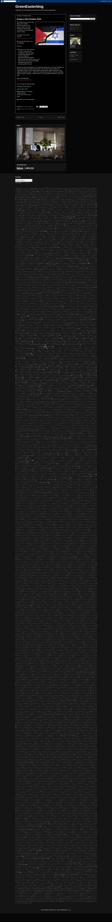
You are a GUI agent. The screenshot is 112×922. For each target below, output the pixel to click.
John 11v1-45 (69, 333)
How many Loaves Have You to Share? (49, 322)
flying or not (88, 306)
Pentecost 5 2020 (75, 478)
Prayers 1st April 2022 (19, 580)
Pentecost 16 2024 (21, 463)
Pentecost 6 (52, 479)
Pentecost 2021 (18, 470)
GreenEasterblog (29, 6)
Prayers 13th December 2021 (30, 517)
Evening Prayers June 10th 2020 (70, 290)
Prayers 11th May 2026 (81, 503)
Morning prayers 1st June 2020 (47, 409)
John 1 (86, 332)
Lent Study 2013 (66, 358)
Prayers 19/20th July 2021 (86, 570)
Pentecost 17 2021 (62, 463)
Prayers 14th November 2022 (25, 532)
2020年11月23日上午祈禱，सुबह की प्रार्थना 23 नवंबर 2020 (46, 194)
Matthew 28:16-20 (83, 391)
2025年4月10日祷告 (30, 201)
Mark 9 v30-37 (44, 380)
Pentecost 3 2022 (28, 476)
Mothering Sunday (75, 433)
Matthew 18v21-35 (70, 388)
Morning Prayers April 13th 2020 (26, 431)
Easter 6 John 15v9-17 (20, 255)
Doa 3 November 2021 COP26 (47, 239)
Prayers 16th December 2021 (62, 545)
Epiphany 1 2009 (30, 260)
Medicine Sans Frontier (74, 55)
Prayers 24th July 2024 (31, 626)
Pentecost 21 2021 (71, 470)
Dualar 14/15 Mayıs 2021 (75, 242)
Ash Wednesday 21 (60, 218)
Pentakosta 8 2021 (39, 454)
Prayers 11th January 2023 (50, 501)
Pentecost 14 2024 (57, 460)
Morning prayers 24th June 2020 (39, 415)
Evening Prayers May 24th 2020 (55, 298)
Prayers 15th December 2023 (49, 537)
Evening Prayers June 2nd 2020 (31, 293)
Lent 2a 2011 (68, 350)
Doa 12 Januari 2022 (68, 236)
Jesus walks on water (69, 332)
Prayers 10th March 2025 (27, 495)
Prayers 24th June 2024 (55, 626)
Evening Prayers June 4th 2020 (63, 293)
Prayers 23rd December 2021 (36, 615)
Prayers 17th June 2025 (21, 557)
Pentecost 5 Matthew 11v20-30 (41, 479)
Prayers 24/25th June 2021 (62, 621)
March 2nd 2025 (25, 374)
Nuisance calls (74, 436)
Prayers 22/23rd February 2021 (25, 604)
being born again (41, 221)
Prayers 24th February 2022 (38, 625)
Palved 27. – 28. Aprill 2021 (81, 449)
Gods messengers (54, 311)
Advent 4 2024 (75, 212)
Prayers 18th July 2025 (53, 565)
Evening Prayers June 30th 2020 (48, 293)
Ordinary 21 (52, 446)
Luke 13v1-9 (32, 364)
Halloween (80, 314)
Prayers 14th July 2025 (83, 529)
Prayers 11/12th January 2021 (72, 498)
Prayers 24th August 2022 (28, 623)
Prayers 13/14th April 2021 (22, 516)
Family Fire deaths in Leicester (37, 306)
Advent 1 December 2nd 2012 (21, 207)
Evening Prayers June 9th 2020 (40, 295)
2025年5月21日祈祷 (69, 201)
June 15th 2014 (44, 343)
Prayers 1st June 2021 (80, 581)
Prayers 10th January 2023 (56, 492)
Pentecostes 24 (53, 486)
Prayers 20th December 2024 (44, 589)
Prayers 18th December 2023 (21, 564)
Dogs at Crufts (23, 242)
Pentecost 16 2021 (74, 462)
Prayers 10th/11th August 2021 (57, 498)
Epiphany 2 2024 (36, 261)
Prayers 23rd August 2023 (79, 613)
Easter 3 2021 (84, 247)
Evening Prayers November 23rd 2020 (87, 301)
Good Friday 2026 (38, 312)
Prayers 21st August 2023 (62, 597)
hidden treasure (37, 317)
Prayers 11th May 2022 (59, 503)
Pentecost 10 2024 (81, 454)
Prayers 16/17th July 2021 (78, 543)
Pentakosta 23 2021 (91, 452)
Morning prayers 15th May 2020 (40, 404)
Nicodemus (24, 436)
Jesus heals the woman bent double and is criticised (63, 330)
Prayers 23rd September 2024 (89, 620)
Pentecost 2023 (37, 470)
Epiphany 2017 (18, 263)
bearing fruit (79, 220)
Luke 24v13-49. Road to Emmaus (82, 369)
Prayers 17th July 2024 (58, 556)
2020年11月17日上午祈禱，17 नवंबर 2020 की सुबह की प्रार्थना (60, 193)
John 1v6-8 (41, 336)
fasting (51, 306)
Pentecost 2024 (45, 470)
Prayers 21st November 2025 (66, 602)
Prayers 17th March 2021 (44, 557)
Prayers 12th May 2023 (37, 513)
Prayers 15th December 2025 (63, 537)
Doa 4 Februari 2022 (68, 239)
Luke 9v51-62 (62, 372)
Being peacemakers (51, 221)
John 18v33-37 (87, 335)
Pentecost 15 (23, 462)
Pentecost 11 (28, 455)
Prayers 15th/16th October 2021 (36, 543)
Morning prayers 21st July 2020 (80, 410)
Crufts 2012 (83, 231)
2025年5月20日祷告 (59, 201)
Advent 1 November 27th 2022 (74, 207)
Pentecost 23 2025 (69, 473)
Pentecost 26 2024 (84, 474)
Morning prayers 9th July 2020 (61, 430)
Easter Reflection (88, 255)
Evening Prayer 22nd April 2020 (41, 272)
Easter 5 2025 (33, 253)
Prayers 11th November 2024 (25, 505)
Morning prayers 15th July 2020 (25, 404)
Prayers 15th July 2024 (31, 538)
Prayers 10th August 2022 (72, 489)
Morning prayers (47, 398)
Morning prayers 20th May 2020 (51, 410)
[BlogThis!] (42, 107)
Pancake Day (92, 449)
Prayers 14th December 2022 (54, 527)
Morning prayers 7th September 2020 (65, 428)
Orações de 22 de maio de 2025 (82, 444)
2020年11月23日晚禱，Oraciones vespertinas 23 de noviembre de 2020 (73, 194)
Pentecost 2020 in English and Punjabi (87, 468)
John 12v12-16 (84, 333)
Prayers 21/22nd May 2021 (58, 596)
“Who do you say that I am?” (25, 188)
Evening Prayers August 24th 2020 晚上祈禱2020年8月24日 (27, 282)
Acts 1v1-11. (72, 204)
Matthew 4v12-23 (44, 393)
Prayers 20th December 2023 (30, 589)
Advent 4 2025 (83, 212)
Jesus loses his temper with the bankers (37, 332)
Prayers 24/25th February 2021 (48, 621)
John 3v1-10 (57, 338)
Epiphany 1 (23, 260)
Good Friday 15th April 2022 (71, 311)
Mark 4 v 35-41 (64, 377)
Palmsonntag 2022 (70, 449)
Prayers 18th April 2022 (30, 562)
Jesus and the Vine (58, 328)
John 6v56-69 (80, 340)
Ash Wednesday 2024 (28, 218)
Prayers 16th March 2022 (27, 549)
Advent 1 (33, 205)
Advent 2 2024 (40, 209)
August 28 (19, 220)
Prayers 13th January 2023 (54, 519)
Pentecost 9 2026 (93, 484)
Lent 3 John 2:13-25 (86, 351)
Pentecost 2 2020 (84, 466)
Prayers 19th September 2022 (31, 578)
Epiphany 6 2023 (91, 268)
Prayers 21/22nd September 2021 (73, 596)
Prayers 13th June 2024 (67, 521)
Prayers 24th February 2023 (51, 625)
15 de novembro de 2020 (48, 189)
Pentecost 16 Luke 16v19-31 (42, 463)
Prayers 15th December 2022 (35, 537)
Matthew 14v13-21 (86, 385)
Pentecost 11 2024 (72, 455)
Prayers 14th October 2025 (22, 533)
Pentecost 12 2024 (68, 457)
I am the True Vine (41, 324)
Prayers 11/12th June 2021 (86, 498)
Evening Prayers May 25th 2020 (70, 298)
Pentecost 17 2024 (91, 463)
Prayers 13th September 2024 (46, 524)
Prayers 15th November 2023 (21, 541)
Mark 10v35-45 (93, 374)
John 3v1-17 (72, 338)
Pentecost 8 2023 (71, 482)
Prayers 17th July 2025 (69, 556)
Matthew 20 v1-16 (88, 388)
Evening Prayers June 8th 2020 (25, 295)
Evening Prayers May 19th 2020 (77, 296)
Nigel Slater (30, 436)
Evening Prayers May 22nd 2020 (40, 298)
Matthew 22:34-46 (71, 390)
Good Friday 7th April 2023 (49, 312)
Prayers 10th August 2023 (84, 489)
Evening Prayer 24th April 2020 (70, 272)
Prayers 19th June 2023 (39, 575)
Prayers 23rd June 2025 (67, 617)
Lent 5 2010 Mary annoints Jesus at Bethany (42, 355)
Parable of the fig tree (44, 450)
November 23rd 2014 (56, 436)
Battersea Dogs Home (71, 220)
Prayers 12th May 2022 (26, 513)
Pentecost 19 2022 (39, 466)
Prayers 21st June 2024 (61, 601)
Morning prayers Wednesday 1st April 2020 (56, 433)
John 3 (37, 338)
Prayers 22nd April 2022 (37, 605)
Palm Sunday (92, 446)
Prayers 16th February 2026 (73, 546)
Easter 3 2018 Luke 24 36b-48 (73, 247)
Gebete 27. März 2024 (83, 309)
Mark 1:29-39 (47, 374)
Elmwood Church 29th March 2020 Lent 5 (47, 258)
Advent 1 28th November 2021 (89, 205)
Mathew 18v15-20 (60, 382)
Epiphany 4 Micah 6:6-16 (63, 266)
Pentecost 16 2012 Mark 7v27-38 (61, 462)
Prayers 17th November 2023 (86, 559)
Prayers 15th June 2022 (64, 538)
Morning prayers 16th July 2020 (69, 404)
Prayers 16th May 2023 (62, 549)
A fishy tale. (55, 204)
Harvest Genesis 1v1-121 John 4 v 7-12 (37, 316)
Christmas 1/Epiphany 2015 (89, 226)
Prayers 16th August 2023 (36, 545)
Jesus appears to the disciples (71, 328)
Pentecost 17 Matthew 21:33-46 (21, 465)
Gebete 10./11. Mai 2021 (78, 308)
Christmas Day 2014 (74, 228)
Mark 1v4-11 (26, 377)
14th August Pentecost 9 (26, 189)
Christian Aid (73, 59)
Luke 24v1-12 (63, 369)
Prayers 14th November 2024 (52, 532)
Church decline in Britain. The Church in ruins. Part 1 (55, 229)
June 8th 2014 (52, 343)
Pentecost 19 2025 (67, 466)
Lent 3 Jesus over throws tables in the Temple (70, 351)
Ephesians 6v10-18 (91, 258)
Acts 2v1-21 (85, 204)
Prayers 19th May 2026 (47, 577)
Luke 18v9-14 (77, 366)
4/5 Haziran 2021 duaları (20, 204)
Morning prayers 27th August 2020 (90, 417)
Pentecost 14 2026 (76, 460)
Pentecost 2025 (53, 470)
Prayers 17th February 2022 (91, 554)
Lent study (59, 358)
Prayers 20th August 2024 (46, 588)
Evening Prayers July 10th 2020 (88, 284)
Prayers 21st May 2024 (72, 601)
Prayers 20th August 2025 (58, 588)
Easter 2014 (87, 245)
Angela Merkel (36, 215)
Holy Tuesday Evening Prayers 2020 (52, 317)
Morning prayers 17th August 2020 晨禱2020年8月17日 (72, 406)
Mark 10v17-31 (76, 374)
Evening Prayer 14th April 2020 (32, 271)
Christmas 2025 (43, 228)
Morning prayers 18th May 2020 (66, 407)
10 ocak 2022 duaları (52, 188)
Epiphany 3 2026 (43, 264)
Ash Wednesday (68, 217)
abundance (61, 204)
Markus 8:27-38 (76, 380)
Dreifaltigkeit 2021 (41, 242)
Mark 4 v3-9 (71, 377)
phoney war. (50, 487)
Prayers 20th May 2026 (60, 593)
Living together (85, 359)
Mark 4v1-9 (78, 377)
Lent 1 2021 (56, 346)
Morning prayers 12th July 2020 (82, 401)
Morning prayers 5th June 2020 (45, 426)
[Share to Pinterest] (47, 107)
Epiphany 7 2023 (45, 269)
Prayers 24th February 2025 (64, 625)
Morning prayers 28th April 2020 (70, 418)
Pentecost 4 (86, 476)
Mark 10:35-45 (69, 374)
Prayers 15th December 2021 (21, 537)
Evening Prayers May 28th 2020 (33, 300)
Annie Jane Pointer (49, 215)
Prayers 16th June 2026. (85, 548)
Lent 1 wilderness (37, 348)
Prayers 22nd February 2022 (73, 607)
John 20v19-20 (61, 336)
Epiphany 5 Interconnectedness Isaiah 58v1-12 (69, 268)
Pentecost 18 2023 (53, 465)
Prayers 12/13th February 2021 (78, 506)
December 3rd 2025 (30, 234)
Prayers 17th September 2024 (71, 561)
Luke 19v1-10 (85, 366)
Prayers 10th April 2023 (60, 489)
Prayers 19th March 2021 (85, 575)
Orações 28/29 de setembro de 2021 (26, 444)
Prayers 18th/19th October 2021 (32, 570)
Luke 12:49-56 (89, 362)
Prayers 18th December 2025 (49, 564)
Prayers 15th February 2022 (76, 537)
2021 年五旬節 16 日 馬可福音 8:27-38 (89, 197)
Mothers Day (84, 433)
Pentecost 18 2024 (62, 465)
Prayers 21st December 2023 (58, 599)
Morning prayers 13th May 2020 (29, 402)
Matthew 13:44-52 (24, 385)
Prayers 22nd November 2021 (65, 610)
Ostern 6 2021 (74, 446)
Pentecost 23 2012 (31, 473)
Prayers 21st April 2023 (28, 597)
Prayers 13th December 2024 (71, 517)
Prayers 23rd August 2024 (91, 613)
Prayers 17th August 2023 (38, 554)
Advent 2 (17, 209)
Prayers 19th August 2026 (64, 572)
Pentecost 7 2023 (66, 481)
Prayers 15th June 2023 (76, 538)
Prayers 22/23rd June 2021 (65, 604)
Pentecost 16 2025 (30, 463)
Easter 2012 (80, 245)
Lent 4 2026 (80, 353)
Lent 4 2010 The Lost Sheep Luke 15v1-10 (41, 353)
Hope (89, 320)
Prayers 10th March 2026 (39, 495)
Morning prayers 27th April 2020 (74, 417)
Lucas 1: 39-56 (89, 361)
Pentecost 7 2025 (84, 481)
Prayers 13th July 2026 (32, 521)
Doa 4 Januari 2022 (78, 239)
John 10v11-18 (45, 333)
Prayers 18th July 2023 (31, 565)
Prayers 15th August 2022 (64, 535)
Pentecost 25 (66, 474)
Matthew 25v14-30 (64, 391)
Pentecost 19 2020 (30, 466)
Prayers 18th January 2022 (76, 564)
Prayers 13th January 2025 (67, 519)
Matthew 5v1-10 (86, 393)
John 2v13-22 (31, 338)
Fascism (46, 306)
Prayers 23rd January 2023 (20, 617)
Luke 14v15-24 (57, 364)
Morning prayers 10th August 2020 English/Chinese (63, 398)
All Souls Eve (85, 213)
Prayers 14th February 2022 (80, 527)
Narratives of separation (78, 434)
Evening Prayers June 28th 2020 (81, 292)
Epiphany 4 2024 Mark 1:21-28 (76, 264)
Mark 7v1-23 (70, 378)
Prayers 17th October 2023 (31, 561)
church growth (70, 229)
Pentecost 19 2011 (20, 466)
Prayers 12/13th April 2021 (64, 506)
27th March (67, 202)
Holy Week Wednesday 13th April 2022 (73, 320)
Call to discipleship (75, 223)
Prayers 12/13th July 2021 (24, 508)
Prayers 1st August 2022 (31, 580)
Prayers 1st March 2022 (54, 583)
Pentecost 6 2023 (73, 479)
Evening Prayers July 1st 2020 (27, 287)
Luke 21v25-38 (18, 369)
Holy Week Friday (26, 319)
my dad (37, 434)
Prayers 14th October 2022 (78, 532)
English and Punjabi (62, 258)
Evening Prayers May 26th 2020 (85, 298)
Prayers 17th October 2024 (44, 561)
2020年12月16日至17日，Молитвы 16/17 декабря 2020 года (70, 196)
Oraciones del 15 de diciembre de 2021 (74, 439)
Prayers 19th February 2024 (49, 573)
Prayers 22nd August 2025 (86, 605)
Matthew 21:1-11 (23, 390)
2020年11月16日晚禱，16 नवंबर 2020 (39, 193)
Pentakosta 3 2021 (19, 454)
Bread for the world (52, 223)
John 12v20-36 (18, 335)
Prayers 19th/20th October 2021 (88, 578)
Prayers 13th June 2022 (44, 521)
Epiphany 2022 (52, 263)
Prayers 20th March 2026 (27, 593)
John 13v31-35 (26, 335)
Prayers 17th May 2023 (35, 559)
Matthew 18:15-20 (37, 388)
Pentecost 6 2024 (82, 479)
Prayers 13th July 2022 (92, 519)
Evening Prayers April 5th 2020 (82, 279)
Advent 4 (45, 212)
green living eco (62, 314)
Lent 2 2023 (83, 348)
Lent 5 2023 (69, 355)
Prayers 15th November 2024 (35, 541)
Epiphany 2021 (43, 263)
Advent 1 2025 (78, 205)
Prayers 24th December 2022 (79, 623)
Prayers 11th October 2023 (64, 505)
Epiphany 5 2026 (40, 268)
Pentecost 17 (53, 463)
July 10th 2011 (83, 341)
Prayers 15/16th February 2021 (25, 535)
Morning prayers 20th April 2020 (21, 410)
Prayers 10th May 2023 (62, 495)
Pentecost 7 (32, 481)
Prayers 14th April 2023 (73, 525)
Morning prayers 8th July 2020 (81, 428)
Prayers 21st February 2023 (84, 599)
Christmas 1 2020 (69, 226)
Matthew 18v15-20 (60, 388)
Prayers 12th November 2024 (63, 513)
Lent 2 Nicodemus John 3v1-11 (25, 350)
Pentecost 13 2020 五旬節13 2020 (34, 458)
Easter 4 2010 (18, 250)
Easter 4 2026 (92, 250)
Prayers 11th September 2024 (23, 506)
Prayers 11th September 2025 (37, 506)
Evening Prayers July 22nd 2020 (71, 287)
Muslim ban (24, 434)
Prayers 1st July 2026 (69, 581)
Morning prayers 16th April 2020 (55, 404)
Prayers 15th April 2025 (53, 535)
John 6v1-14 (35, 340)
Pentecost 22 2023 (87, 471)
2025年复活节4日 (34, 202)
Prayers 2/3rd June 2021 (56, 586)
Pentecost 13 (22, 458)
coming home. (22, 231)
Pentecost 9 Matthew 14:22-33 (23, 486)
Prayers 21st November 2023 (39, 602)
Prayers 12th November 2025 (77, 513)
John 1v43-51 (34, 336)
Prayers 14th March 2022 (59, 530)
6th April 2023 (49, 204)
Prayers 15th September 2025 (21, 543)
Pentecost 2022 (27, 470)
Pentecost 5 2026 (29, 479)
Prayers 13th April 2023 (76, 516)
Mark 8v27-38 (23, 380)
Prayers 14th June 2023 (36, 530)
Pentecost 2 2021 (93, 466)
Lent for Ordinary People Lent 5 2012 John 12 (35, 358)
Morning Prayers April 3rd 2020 (40, 431)
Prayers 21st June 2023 (49, 601)
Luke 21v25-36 (91, 367)
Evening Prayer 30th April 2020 (75, 274)
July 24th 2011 (24, 343)
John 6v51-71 (72, 340)
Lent (41, 347)
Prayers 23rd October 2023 (27, 109)
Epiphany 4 (51, 264)
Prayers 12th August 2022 (60, 508)
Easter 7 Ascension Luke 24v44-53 (58, 255)
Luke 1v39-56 (34, 367)
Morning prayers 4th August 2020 (33, 425)
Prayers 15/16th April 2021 (78, 533)
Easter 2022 (35, 247)
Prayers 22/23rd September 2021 (80, 604)
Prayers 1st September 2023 (85, 585)
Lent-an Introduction (91, 358)
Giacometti (39, 311)
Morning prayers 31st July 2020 (37, 423)
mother (68, 433)
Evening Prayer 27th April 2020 (85, 272)
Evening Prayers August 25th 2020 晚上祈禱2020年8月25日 (53, 282)
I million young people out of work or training (55, 324)
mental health (62, 396)
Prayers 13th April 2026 (87, 516)
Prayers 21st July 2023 (38, 601)
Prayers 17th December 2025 (78, 554)
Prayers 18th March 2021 (28, 567)
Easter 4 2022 (62, 250)
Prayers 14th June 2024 (47, 530)
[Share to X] (43, 107)
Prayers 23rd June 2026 (78, 617)
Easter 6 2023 (78, 253)
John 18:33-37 (71, 335)
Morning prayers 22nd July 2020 (69, 412)
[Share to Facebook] (45, 107)
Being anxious (32, 221)
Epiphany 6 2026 (18, 269)
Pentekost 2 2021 (19, 487)
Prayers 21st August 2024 (74, 597)
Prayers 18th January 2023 (89, 564)
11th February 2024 (79, 188)
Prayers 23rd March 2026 (32, 618)
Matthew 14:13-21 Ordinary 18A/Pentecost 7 (60, 385)
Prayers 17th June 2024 (92, 556)
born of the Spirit (43, 223)
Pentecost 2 (76, 466)
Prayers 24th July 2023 (20, 626)
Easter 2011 (74, 245)
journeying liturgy (69, 341)
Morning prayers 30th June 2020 (71, 422)
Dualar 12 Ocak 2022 (63, 242)
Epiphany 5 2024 (22, 268)
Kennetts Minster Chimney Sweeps (86, 343)
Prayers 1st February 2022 (24, 581)
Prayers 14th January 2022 (24, 529)
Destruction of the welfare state (59, 234)
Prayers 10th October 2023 (71, 497)
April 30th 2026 (66, 215)
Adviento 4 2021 (62, 213)
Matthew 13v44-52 (34, 385)
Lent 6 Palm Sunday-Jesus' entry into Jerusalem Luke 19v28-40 (78, 356)
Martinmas (19, 382)
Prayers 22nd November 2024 (25, 612)
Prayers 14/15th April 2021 (74, 524)
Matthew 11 (48, 383)
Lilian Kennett (49, 359)
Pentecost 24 (92, 473)
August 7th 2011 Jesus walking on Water (31, 220)
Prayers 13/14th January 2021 (50, 516)
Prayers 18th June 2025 (87, 565)
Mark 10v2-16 (84, 374)
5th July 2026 (41, 204)
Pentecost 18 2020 (34, 465)
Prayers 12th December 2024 (32, 509)
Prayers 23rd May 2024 (66, 618)
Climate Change (78, 229)
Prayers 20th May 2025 (49, 593)
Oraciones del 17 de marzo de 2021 (45, 441)
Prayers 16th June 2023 (62, 548)
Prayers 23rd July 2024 (32, 617)
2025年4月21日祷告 (40, 201)
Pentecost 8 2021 (62, 482)
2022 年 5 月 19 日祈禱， (60, 199)
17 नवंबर (68, 189)
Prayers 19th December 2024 (23, 573)
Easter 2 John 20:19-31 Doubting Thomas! (46, 245)
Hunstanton (75, 322)
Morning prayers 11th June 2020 (35, 401)
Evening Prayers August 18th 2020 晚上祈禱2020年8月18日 (83, 280)
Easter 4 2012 (33, 250)
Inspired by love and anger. (87, 324)
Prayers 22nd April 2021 (24, 605)
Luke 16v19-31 (44, 366)
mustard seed (31, 434)
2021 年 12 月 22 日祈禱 (52, 197)
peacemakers (28, 452)
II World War (78, 324)
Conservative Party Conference (33, 231)
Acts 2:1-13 (78, 204)
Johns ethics (49, 341)
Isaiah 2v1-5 (48, 325)
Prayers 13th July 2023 (21, 521)
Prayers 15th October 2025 (61, 541)
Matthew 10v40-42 (39, 383)
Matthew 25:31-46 (45, 391)
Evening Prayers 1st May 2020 (78, 277)
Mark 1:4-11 (54, 374)
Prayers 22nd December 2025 (59, 607)
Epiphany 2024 (69, 263)
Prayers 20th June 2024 (73, 591)
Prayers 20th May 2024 (38, 593)
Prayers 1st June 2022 (90, 581)
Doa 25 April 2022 (25, 239)
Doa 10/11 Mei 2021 (49, 236)
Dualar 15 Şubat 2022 (86, 242)
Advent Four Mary (45, 213)
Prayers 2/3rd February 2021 (43, 586)
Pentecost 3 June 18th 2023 (62, 476)
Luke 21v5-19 (26, 369)
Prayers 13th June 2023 (55, 521)
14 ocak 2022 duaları (89, 188)
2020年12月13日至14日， (26, 196)
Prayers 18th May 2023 (63, 567)
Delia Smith (38, 234)
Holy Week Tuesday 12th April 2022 (31, 320)
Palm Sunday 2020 (39, 447)
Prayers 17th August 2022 (26, 554)
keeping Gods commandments (71, 343)
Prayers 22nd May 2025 (40, 610)
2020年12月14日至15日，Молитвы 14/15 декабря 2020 (45, 196)
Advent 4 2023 (67, 212)
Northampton (41, 436)
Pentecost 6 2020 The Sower (62, 479)
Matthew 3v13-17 (26, 393)
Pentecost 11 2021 (53, 455)
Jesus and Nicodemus (66, 327)
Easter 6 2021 (70, 253)
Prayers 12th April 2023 (49, 508)
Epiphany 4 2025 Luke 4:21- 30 (90, 264)
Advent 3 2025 (26, 212)
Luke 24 (40, 369)
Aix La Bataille (71, 213)
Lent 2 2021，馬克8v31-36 (73, 348)
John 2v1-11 (23, 338)
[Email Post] (37, 106)
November (48, 436)
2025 (23, 201)
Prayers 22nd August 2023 (61, 605)
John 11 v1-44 (62, 333)
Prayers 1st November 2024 (34, 585)
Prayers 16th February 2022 (47, 546)
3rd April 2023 (81, 202)
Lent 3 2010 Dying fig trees (83, 350)
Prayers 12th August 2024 (73, 508)
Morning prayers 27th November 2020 (54, 418)
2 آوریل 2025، (30, 191)
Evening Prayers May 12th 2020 (85, 295)
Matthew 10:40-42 (93, 382)
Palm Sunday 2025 (24, 449)
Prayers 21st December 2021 (30, 599)
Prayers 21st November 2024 (53, 602)
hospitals (37, 322)
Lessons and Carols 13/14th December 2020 (24, 359)
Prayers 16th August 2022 (24, 545)
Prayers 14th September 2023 (49, 533)
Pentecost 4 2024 (37, 478)
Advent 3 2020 (77, 210)
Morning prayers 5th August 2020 (30, 426)
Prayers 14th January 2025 (37, 529)
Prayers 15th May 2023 (65, 540)
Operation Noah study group (62, 438)
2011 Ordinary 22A (42, 191)
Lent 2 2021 (63, 348)
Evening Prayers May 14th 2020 (33, 296)
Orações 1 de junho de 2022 (32, 442)
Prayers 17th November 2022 (72, 559)
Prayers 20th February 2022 (57, 589)
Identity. (72, 324)
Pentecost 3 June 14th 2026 (49, 476)
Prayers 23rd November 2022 (21, 620)
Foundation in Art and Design (46, 308)
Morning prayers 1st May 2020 (61, 409)
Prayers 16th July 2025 (27, 548)
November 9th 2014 (66, 436)
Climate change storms (87, 229)
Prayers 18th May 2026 (74, 567)
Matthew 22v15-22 (81, 390)
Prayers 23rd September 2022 (75, 620)
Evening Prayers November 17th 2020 (34, 301)
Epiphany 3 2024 (25, 264)
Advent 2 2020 (24, 209)
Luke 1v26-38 (18, 367)
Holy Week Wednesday (58, 320)
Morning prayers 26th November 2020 (58, 417)
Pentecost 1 (54, 454)
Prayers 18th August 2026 (90, 562)
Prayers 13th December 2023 (57, 517)
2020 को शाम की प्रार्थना (56, 191)
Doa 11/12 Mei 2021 (59, 236)
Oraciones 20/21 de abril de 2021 (26, 439)
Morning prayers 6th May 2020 (21, 428)
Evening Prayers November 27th (39, 303)
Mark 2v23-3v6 (41, 377)
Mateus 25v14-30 (36, 382)
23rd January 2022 (51, 202)
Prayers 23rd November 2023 (35, 620)
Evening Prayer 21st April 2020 (27, 272)
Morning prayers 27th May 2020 (38, 418)
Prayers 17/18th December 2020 (44, 553)
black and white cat (88, 221)
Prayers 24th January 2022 (77, 625)
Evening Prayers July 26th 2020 (87, 287)
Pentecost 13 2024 (68, 458)
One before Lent (49, 438)
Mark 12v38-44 (76, 375)
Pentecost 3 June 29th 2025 (76, 476)
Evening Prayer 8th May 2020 (80, 276)
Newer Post (20, 117)
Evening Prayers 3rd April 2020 (25, 279)
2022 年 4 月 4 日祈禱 (48, 199)
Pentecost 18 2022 (43, 465)
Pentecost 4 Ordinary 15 (57, 478)
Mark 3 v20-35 (49, 377)
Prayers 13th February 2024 (28, 519)
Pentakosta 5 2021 (29, 454)
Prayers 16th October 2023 (44, 551)
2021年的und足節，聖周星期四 (32, 199)
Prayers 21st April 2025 (39, 597)
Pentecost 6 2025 (91, 479)
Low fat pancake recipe (67, 361)
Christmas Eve (92, 228)
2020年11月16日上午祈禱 (25, 193)
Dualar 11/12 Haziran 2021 (52, 242)
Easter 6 (47, 253)
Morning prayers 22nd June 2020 (85, 412)
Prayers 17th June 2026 (33, 557)
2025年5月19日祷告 (49, 201)
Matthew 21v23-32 (33, 390)
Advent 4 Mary (18, 213)
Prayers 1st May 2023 (77, 583)
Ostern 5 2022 (66, 446)
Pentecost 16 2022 (83, 462)
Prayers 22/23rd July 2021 (53, 604)
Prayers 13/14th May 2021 (63, 516)
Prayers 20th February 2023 (71, 589)
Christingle (29, 226)
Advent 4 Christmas (91, 212)
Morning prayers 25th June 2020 (79, 415)
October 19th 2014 (31, 438)
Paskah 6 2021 (62, 450)
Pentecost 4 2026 (46, 478)
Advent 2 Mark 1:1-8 (74, 209)
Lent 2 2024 (89, 348)
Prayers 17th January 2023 (35, 556)
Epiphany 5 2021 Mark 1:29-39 (83, 266)
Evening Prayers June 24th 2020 (50, 292)
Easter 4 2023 (70, 250)
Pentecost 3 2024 (37, 476)
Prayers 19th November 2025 (73, 577)
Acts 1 (67, 204)
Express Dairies (92, 304)
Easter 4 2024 (77, 250)
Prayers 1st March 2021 (43, 583)
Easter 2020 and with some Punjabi (24, 247)
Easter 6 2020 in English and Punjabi (58, 253)
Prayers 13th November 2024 (48, 522)
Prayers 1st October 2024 (46, 585)
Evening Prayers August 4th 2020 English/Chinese (55, 284)
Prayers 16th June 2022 (50, 548)
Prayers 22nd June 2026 (63, 609)
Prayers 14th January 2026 (49, 529)
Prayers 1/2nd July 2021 (90, 487)
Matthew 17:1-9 (20, 388)
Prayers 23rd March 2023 (55, 613)
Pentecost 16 (50, 462)
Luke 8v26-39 (46, 372)
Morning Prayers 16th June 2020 (85, 404)
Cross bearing (69, 231)
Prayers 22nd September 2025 (81, 612)
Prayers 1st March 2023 (66, 583)
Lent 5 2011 (56, 355)
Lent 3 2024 (50, 351)
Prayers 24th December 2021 (66, 623)
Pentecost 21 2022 (81, 470)
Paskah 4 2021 (54, 450)
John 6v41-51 (50, 340)
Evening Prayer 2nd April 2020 (61, 274)
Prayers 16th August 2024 (49, 545)
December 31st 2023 (19, 234)
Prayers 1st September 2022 (71, 585)
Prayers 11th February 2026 (37, 501)
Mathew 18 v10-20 (51, 382)
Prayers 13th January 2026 (80, 519)
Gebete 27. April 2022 (73, 309)
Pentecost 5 (67, 478)
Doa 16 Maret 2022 (48, 237)
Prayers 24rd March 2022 (87, 621)
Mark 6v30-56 (61, 378)
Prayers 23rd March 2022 (20, 618)
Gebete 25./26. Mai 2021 (62, 309)
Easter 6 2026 (92, 253)
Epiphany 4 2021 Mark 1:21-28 (61, 264)
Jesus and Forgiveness (42, 327)
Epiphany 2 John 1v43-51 (65, 261)
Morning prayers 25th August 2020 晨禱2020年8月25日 (60, 415)
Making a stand (82, 372)
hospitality (32, 322)
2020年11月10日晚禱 (65, 191)
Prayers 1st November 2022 (89, 583)
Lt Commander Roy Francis (79, 361)
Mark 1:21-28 (40, 374)
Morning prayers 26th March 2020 (28, 417)
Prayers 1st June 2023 (20, 583)
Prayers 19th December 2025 (36, 573)
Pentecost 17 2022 (72, 463)
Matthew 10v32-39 (20, 383)
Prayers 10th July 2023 (87, 492)
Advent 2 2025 (47, 209)
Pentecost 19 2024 (58, 466)
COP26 (43, 231)
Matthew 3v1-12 (18, 393)
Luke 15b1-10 (85, 364)
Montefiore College (23, 398)
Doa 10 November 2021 (38, 236)
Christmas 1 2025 (78, 226)
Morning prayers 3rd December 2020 (69, 423)
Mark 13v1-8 (84, 375)
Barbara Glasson (53, 220)
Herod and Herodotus (27, 317)
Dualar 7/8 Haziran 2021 (36, 244)
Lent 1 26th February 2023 (86, 346)
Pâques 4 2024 (35, 450)
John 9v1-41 (18, 341)
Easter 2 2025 (89, 244)
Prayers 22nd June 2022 (40, 609)
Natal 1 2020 (87, 434)
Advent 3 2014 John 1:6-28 (66, 210)
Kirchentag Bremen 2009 (38, 344)
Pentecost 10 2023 (72, 454)
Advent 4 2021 (60, 212)
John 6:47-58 (28, 340)
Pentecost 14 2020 (37, 460)
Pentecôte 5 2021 (91, 486)
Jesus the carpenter (59, 332)
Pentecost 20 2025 (74, 468)
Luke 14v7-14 (72, 364)
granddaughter (35, 314)
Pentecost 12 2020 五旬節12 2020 (36, 457)
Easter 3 (55, 247)
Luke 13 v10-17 (24, 364)
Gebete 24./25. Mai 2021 (39, 309)
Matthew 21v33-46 (44, 390)
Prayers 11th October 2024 (77, 505)
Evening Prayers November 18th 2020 (52, 301)
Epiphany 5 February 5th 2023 (51, 268)
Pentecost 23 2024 (59, 473)
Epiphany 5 (73, 266)
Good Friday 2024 (29, 312)
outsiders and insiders (82, 446)
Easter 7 (29, 255)
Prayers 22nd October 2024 (39, 612)
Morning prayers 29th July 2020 (48, 420)
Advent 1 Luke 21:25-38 (49, 207)
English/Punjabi (82, 258)
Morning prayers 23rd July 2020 (32, 414)
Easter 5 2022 (92, 252)
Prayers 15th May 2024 (76, 540)
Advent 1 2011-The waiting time (43, 205)
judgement (76, 341)
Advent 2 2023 (32, 209)
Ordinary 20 (45, 446)
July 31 (30, 343)
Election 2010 (28, 258)
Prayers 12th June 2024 (85, 511)
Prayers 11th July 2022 (61, 501)
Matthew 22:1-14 (53, 390)
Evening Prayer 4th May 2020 (23, 276)
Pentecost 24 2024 (48, 474)
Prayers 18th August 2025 (78, 562)
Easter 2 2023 (74, 244)
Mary (23, 382)
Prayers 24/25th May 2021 (74, 621)
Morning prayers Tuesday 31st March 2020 (37, 433)
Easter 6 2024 (85, 253)
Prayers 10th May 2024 (73, 495)
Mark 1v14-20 (91, 375)
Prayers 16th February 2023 (60, 546)
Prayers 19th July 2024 (27, 575)
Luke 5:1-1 (17, 372)
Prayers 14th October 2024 (91, 532)
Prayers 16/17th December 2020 (64, 543)
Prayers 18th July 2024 (42, 565)
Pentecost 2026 (62, 470)
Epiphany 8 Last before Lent (65, 269)
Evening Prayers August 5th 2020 (74, 284)
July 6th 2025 (36, 343)
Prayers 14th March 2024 (83, 530)
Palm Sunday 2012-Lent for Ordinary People (24, 447)
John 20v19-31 (69, 336)
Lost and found (37, 361)
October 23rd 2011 (40, 438)
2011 (35, 191)
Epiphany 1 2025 (66, 260)
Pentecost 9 (20, 484)
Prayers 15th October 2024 (48, 541)
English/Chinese (73, 258)
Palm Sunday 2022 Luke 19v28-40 (68, 447)
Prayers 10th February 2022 (70, 490)
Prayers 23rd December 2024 (63, 615)
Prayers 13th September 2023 (32, 524)
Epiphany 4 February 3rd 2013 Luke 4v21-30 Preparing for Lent (30, 266)
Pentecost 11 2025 (82, 455)
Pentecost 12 (24, 457)
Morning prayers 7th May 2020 (49, 428)
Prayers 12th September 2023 (48, 514)
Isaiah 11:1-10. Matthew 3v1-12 (38, 325)
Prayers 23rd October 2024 (61, 620)
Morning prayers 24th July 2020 (23, 415)
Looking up (30, 361)
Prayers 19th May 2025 (36, 577)
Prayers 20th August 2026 (71, 588)
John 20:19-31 (53, 336)
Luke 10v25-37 (47, 362)
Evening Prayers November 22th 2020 (69, 301)
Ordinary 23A (58, 446)
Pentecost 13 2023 (58, 458)
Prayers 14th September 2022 (35, 533)
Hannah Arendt (18, 316)
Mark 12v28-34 (66, 375)
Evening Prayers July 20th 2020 (41, 287)
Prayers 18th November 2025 (32, 569)
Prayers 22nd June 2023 (51, 609)
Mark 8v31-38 (37, 380)
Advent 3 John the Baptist (36, 212)
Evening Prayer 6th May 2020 (51, 276)
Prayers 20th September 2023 (86, 594)
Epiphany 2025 (77, 263)
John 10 (91, 332)
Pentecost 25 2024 (74, 474)
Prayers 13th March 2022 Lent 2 (80, 521)
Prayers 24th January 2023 (89, 625)
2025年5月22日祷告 (78, 201)
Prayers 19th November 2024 (60, 577)
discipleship (69, 234)
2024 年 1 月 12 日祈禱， (75, 199)
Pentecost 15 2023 (32, 462)
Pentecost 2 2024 (29, 468)
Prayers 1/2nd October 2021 (21, 489)
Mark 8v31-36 (30, 380)
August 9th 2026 (44, 220)
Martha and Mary (84, 380)
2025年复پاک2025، (25, 202)
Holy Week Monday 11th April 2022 (50, 319)
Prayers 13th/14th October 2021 (61, 524)
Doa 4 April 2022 (58, 239)
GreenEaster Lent (72, 314)
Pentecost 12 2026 (87, 457)
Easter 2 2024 (81, 244)
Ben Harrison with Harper (62, 221)
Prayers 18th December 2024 (35, 564)
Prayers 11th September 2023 (90, 505)
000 (34, 188)
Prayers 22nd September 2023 (66, 612)
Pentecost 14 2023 (47, 460)
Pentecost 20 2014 (55, 468)
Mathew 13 (44, 382)
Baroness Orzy (62, 220)
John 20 (46, 336)
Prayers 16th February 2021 (34, 546)
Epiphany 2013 (76, 261)
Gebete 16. (30, 309)
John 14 (33, 335)
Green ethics (55, 314)
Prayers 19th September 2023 (45, 578)
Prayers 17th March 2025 (82, 557)
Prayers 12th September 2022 (34, 514)
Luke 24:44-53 (55, 369)
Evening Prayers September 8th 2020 (70, 304)
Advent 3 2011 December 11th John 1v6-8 (33, 210)
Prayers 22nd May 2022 (87, 609)
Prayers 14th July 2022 (61, 529)
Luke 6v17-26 (31, 372)
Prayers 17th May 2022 (24, 559)
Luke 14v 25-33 (49, 364)
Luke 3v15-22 (55, 370)
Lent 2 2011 (50, 348)
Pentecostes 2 (45, 486)
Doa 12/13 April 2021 (79, 236)
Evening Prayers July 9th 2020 (55, 290)
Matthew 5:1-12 (53, 393)
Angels (42, 215)
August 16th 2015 (75, 218)
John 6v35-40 (42, 340)
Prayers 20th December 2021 (84, 588)
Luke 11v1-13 (56, 362)
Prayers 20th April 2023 (35, 588)
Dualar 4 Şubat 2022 (25, 244)
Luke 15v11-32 (27, 366)
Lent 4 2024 (67, 353)
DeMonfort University (46, 234)
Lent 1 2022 (63, 346)
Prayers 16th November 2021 (86, 549)
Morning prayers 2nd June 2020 (25, 422)
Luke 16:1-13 (35, 366)
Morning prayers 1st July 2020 (33, 409)
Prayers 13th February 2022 (84, 517)
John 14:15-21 (40, 335)
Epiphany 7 (38, 269)
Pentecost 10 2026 (19, 455)
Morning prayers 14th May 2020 (75, 402)
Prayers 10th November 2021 (86, 495)
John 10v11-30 (53, 333)
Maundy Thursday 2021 (29, 396)
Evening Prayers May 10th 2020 (55, 295)
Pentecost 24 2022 (29, 474)
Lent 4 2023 (60, 353)
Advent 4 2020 (52, 212)
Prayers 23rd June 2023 (55, 617)
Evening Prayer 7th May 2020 (66, 276)
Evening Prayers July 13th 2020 (36, 285)
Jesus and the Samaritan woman (26, 328)
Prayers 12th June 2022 (61, 511)
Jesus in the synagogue (81, 330)
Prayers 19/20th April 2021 (46, 570)
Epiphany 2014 (84, 261)
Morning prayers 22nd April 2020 (54, 412)
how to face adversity (62, 322)
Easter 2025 (48, 247)
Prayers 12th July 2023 (38, 511)
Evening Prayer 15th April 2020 (46, 271)
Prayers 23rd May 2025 (77, 618)
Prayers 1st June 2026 (31, 583)
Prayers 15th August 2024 (90, 535)
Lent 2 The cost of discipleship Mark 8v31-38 (49, 350)
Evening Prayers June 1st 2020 (85, 290)
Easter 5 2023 (18, 253)
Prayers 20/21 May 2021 (68, 586)
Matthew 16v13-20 (82, 386)
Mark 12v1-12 (50, 375)
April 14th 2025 (58, 215)
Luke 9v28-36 (54, 372)
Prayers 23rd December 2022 (49, 615)
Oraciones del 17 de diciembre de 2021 (28, 441)
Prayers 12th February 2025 (58, 509)
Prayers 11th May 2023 (70, 503)
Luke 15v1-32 (93, 364)
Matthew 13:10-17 (88, 383)
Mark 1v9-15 (34, 377)
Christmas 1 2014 (60, 226)
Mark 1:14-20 (33, 374)
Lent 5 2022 (62, 355)
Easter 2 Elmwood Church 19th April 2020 (27, 245)
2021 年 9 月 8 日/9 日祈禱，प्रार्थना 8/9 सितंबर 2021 (69, 197)
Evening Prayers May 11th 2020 (70, 295)
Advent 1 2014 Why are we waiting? (58, 205)
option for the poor (75, 438)
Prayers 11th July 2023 (72, 501)
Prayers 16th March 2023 (39, 549)
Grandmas (42, 314)
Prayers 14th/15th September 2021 (64, 533)
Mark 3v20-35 (56, 377)
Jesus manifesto (50, 332)
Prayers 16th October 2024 (57, 551)
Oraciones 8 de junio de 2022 (40, 439)
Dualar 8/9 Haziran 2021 (48, 244)
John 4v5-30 (88, 338)
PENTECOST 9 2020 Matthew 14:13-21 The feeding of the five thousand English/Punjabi (42, 484)
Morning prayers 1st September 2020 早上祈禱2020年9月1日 (82, 409)
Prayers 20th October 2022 (31, 594)
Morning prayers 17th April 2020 (53, 406)
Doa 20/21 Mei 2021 (79, 237)
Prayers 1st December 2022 (80, 580)
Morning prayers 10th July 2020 (70, 399)
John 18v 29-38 (79, 335)
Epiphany (17, 260)
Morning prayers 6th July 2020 (89, 426)
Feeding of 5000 (58, 306)
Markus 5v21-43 (68, 380)
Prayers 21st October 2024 (79, 602)
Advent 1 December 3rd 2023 (36, 207)
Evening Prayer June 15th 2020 (39, 277)
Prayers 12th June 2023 (73, 511)
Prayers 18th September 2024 (86, 569)
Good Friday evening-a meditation (63, 312)
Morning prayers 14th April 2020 (45, 402)
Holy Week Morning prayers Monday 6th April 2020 (69, 319)
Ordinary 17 (32, 446)
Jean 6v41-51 (88, 325)
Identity (67, 324)
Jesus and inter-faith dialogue (54, 327)
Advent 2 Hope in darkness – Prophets (60, 209)
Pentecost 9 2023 (75, 484)
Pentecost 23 (23, 473)
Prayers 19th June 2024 (50, 575)
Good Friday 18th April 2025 (84, 311)
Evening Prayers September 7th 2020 (53, 304)
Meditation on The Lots (53, 396)
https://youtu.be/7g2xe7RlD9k (24, 80)
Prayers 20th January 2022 (84, 589)
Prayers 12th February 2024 (45, 509)
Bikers (70, 221)
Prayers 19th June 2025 (62, 575)
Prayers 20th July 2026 (50, 591)
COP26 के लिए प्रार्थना (51, 231)
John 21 (91, 336)
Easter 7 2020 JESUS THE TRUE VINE (41, 255)
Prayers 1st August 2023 (43, 580)
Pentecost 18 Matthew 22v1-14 (83, 465)
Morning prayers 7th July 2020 (35, 428)
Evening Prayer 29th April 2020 (47, 274)
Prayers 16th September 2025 (30, 553)
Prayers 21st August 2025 (86, 597)
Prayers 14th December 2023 (67, 527)
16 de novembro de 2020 (60, 189)
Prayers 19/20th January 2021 (73, 570)
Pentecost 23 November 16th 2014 (81, 473)
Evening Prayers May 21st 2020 (25, 298)
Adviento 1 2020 (54, 213)
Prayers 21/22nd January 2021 (32, 596)
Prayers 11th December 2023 (79, 500)
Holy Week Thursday (87, 319)
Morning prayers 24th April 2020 (64, 414)
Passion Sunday (70, 450)
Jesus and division (31, 327)
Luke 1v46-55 (43, 367)
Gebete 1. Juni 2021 (67, 308)
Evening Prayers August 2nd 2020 (75, 282)
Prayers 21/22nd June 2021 (46, 596)
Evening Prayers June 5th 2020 (77, 293)
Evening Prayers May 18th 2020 (62, 296)
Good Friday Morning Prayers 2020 (79, 312)
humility (69, 322)
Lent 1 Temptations (27, 348)
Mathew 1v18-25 (69, 382)
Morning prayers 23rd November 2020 (48, 414)
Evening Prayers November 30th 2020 (73, 303)
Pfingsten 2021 (43, 487)
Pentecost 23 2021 (40, 473)
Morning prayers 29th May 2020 (78, 420)
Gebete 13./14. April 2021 (20, 309)
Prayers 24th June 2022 (43, 626)
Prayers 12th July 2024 (50, 511)
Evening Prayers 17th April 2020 (63, 277)
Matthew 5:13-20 (61, 393)
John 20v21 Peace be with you (81, 336)
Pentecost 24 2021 (19, 474)
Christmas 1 (52, 226)
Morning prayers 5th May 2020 (59, 426)
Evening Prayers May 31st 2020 (64, 300)
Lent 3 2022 (37, 351)
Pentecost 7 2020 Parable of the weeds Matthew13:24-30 (49, 481)
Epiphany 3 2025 (34, 264)
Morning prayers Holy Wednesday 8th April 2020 (59, 431)
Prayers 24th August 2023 (40, 623)
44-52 (28, 204)
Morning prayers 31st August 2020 (22, 423)
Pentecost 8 (44, 482)
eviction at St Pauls (84, 304)
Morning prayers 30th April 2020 (41, 422)
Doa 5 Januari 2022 (88, 239)
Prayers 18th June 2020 (64, 565)
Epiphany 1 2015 (48, 260)
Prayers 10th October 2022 (58, 497)
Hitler (43, 317)
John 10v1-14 (31, 333)
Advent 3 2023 (92, 210)
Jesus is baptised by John (22, 332)
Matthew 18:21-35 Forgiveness (48, 388)
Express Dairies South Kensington (22, 306)
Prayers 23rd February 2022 (89, 615)
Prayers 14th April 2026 (85, 525)
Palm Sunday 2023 (81, 447)
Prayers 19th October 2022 (86, 577)
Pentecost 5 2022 (93, 478)
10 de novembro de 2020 (41, 188)
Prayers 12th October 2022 (89, 513)
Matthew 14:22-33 (75, 385)
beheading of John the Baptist (21, 221)
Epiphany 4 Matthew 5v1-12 (50, 266)
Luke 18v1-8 (70, 366)
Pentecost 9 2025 (84, 484)
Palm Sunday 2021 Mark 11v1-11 (52, 447)
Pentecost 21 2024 (19, 471)
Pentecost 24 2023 (38, 474)
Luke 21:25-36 (83, 367)
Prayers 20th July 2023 (38, 591)
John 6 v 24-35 (21, 340)
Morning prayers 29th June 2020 (63, 420)
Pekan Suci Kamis (61, 452)
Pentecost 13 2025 (77, 458)
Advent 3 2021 (84, 210)
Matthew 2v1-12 (92, 391)
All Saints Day (78, 213)
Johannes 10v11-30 (79, 332)
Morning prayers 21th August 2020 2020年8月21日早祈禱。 (33, 412)
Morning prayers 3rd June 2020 (85, 423)
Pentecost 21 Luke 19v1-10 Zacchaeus (42, 471)
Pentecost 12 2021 (49, 457)
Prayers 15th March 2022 (29, 540)
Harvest (25, 316)
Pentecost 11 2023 (63, 455)
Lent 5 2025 (83, 355)
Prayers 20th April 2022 (24, 588)
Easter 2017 (94, 245)
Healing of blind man (51, 316)
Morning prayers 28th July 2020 (85, 418)
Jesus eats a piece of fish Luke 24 (44, 330)
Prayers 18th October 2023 (45, 569)
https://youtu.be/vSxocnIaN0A (24, 38)
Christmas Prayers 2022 (29, 229)
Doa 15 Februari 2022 (38, 237)
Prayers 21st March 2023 (87, 596)
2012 (49, 191)
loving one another (46, 361)
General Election (22, 311)
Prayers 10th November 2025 (45, 497)
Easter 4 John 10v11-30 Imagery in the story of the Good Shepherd (37, 252)
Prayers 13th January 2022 (41, 519)
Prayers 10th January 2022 (42, 492)
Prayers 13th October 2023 (73, 522)
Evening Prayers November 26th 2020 (23, 303)
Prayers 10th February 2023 (84, 490)
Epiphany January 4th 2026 (78, 269)
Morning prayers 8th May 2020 (28, 430)
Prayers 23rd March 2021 (90, 617)
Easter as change (71, 255)
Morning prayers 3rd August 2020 (53, 423)
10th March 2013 (62, 188)
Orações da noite (70, 444)
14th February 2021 (37, 189)
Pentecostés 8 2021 (63, 486)
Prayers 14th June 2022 (24, 530)
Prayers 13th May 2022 (24, 522)
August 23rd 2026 (93, 218)
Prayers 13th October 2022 (60, 522)
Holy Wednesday (65, 317)
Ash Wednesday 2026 (50, 218)
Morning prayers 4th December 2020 (49, 425)
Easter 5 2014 (68, 252)
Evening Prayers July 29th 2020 (21, 288)
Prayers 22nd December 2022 (32, 607)
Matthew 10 (85, 382)
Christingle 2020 (36, 226)
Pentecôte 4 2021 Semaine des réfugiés (77, 486)
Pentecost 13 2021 (48, 458)
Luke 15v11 (19, 366)
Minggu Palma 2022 (70, 396)
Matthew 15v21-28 (34, 386)
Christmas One (18, 229)
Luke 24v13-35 (70, 369)
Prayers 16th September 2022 (84, 551)
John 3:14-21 (50, 338)
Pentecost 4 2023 (29, 478)
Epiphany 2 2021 (91, 260)
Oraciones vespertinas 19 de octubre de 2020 (82, 441)
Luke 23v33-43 (33, 369)
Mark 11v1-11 (19, 375)
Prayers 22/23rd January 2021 (40, 604)
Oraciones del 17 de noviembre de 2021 (63, 441)
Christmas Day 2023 (84, 228)
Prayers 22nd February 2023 (86, 607)
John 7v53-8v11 (87, 340)
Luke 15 (79, 364)
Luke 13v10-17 (40, 364)
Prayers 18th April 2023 (41, 562)
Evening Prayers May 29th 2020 (48, 300)
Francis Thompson (57, 308)
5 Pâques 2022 (34, 204)
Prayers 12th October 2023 (20, 514)
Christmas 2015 (26, 228)
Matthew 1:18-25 (77, 382)
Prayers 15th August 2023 (77, 535)
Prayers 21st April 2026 (50, 597)
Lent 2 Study (36, 350)
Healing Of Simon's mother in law (64, 316)
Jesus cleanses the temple (30, 330)
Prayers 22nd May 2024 (29, 610)
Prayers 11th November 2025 (39, 505)
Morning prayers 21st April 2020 (65, 410)
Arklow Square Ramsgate (83, 215)
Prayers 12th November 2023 (50, 513)
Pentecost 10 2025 (91, 454)
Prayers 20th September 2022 (71, 594)
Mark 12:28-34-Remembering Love (39, 375)
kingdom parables (26, 344)
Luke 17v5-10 (62, 366)
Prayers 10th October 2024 (84, 497)
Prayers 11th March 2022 (47, 503)
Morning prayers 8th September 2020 (45, 430)
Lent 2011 (62, 350)
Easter (56, 244)
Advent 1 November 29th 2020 (88, 207)
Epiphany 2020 (34, 263)
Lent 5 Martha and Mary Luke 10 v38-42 (31, 356)
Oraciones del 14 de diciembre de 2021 (56, 439)
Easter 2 (60, 244)
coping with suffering (60, 231)
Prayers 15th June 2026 (87, 538)
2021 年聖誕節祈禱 (20, 199)
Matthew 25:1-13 (27, 391)
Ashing (67, 218)
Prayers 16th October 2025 (70, 551)
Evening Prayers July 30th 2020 (51, 288)
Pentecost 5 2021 (84, 478)
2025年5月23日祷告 (88, 201)
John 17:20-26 (63, 335)
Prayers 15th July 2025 (42, 538)
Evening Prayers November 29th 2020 (56, 303)
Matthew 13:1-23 (79, 383)
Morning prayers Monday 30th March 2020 (79, 431)
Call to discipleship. (85, 223)
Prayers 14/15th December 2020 (88, 524)
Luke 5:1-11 (23, 372)
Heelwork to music (85, 316)
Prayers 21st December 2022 (44, 599)
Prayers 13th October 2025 (86, 522)
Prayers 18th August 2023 (65, 562)
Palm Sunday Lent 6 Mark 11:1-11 (46, 449)
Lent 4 (28, 353)
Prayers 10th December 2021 (42, 490)
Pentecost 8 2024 (80, 482)
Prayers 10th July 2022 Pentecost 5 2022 (72, 492)
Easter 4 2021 (54, 250)
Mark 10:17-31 (61, 374)
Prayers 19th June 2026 (73, 575)
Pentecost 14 (28, 460)
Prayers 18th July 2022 (20, 565)
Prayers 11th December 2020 (66, 500)
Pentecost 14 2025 (66, 460)
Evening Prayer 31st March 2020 (90, 274)
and (21, 215)
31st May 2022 (74, 202)
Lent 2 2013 (57, 348)
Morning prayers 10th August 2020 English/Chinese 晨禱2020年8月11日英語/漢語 (45, 399)
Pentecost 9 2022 (66, 484)
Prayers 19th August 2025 (52, 572)
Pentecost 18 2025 (71, 465)
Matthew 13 (72, 383)
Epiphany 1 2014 (39, 260)
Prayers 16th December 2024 (89, 545)
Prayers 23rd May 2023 (55, 618)
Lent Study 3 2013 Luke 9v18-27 (78, 358)
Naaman (59, 434)
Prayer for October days (65, 487)
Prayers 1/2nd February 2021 (78, 487)
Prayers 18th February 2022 (63, 564)
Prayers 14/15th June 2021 (48, 525)
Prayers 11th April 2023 (29, 500)
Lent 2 (44, 348)
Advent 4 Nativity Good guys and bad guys (31, 213)
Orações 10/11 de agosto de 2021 (47, 442)
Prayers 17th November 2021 (59, 559)
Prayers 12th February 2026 (71, 509)
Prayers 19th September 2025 (74, 578)
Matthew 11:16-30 (55, 383)
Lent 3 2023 (43, 351)
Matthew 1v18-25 (78, 388)
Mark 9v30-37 (52, 380)
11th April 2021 (70, 188)
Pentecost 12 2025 (77, 457)
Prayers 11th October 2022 (51, 505)
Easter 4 (93, 248)
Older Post (61, 117)
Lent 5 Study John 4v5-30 (46, 356)
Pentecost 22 (69, 471)
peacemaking (35, 452)
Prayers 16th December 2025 (21, 546)
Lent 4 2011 (53, 353)
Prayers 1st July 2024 (48, 581)
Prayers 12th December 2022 (86, 508)
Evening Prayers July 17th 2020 (80, 285)
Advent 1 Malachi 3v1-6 (61, 207)
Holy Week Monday (36, 319)
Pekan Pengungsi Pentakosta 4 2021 (48, 452)
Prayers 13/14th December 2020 (36, 516)
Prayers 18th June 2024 (76, 565)
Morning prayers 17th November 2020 (26, 407)
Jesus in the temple (92, 330)
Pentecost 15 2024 (42, 462)
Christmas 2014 (18, 228)
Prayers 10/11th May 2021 (48, 489)
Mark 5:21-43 (92, 377)
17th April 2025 (74, 189)
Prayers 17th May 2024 (46, 559)
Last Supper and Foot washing (72, 344)
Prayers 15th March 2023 (41, 540)
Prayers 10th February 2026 (28, 492)
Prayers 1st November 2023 (21, 585)
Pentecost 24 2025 (57, 474)
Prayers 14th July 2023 (72, 529)
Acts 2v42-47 (92, 204)
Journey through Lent (59, 341)
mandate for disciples (91, 372)
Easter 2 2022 (66, 244)
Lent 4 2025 (74, 353)
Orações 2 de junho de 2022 (76, 442)
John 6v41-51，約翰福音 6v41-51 (61, 340)
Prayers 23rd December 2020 (23, 615)
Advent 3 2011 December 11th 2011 (51, 210)
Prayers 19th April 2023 (28, 572)
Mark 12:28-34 (27, 375)
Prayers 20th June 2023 (61, 591)
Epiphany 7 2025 (54, 269)
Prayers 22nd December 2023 (46, 607)
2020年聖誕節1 (39, 197)
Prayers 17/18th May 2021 (84, 553)
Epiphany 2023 (61, 263)
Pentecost (47, 454)
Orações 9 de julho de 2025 (60, 444)
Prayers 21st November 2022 (25, 602)
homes (84, 320)
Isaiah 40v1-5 (55, 325)
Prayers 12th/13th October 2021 (90, 514)
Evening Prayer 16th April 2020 (61, 271)
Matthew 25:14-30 (36, 391)
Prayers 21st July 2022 (27, 601)
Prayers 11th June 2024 (24, 503)
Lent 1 (49, 347)
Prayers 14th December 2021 (40, 527)
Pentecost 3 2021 (19, 476)
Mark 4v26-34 (85, 377)
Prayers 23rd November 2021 (89, 618)
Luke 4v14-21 (92, 370)
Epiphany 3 (85, 263)
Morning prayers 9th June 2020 (75, 430)
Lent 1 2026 (76, 346)
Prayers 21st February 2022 (71, 599)
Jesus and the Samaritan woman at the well (43, 328)
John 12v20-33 (92, 333)
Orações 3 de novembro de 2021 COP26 (44, 444)
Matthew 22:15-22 (62, 390)
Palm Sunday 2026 (33, 449)
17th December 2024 (83, 189)
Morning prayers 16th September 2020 (37, 406)
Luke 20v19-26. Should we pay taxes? (71, 367)
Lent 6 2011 (61, 356)
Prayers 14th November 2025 (65, 532)
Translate (27, 182)
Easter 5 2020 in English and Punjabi (80, 252)
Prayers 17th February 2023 (22, 556)
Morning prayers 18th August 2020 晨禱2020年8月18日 (47, 407)
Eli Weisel (35, 258)
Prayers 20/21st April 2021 (79, 586)
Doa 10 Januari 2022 (27, 236)
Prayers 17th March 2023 (69, 557)
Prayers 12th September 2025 (76, 514)
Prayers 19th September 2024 (59, 578)
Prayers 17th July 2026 (80, 556)
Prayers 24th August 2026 (53, 623)
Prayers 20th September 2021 (57, 594)
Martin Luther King (93, 380)
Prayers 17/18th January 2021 (58, 553)
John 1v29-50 (27, 336)
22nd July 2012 (43, 202)
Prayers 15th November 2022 (89, 540)
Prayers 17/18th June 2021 (72, 553)
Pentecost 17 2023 (82, 463)
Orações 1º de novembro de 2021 (62, 442)
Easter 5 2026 (40, 253)
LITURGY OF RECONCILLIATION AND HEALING (71, 359)
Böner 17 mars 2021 (34, 223)
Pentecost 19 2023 (49, 466)
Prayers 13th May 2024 (35, 522)
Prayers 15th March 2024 (53, 540)
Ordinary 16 (26, 446)
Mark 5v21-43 (18, 378)
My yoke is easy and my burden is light (48, 434)
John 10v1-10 (23, 333)
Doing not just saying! (31, 242)
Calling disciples (93, 223)
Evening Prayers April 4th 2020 (68, 279)
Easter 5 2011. (61, 252)
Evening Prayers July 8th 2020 (41, 290)
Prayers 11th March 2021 (35, 503)
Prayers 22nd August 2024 (74, 605)
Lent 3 (74, 350)
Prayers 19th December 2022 (77, 572)
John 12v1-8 (76, 333)
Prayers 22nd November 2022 (79, 610)
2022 (41, 199)
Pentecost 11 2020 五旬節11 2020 (40, 455)
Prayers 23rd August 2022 (67, 613)
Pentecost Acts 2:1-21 (36, 486)
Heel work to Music (76, 316)
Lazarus (18, 346)
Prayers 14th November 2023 (38, 532)
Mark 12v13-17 (58, 375)
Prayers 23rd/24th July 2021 (35, 621)
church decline (39, 229)
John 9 (93, 340)
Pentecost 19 (94, 465)
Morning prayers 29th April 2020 (33, 420)
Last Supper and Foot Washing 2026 (89, 344)
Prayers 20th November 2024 (86, 593)
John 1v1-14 (94, 335)
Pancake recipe (18, 450)
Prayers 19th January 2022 (62, 573)
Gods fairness (46, 311)
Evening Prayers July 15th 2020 (50, 285)
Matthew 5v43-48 (33, 394)
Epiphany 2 (83, 260)
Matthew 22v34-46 (90, 390)
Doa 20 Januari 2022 (58, 237)
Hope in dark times (24, 322)
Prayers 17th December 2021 (64, 554)
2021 (44, 197)
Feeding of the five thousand (70, 306)
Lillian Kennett (56, 359)
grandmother (48, 314)
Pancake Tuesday (27, 450)
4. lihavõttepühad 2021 (90, 202)
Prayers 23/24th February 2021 (29, 613)
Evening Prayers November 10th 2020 (80, 300)
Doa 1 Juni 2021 (88, 234)
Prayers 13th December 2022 (44, 517)
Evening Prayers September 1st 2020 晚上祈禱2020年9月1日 (31, 304)
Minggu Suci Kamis (80, 396)
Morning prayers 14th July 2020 (61, 402)
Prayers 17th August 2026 (51, 554)
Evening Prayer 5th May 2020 (37, 276)
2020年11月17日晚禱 (78, 193)
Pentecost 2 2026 (38, 468)
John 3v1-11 (65, 338)
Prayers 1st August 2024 (55, 580)
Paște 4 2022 (79, 450)
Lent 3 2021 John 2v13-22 (27, 351)
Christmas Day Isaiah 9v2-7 (62, 228)
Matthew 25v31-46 (74, 391)
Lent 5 (29, 355)
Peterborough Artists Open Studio (31, 487)
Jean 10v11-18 (81, 325)
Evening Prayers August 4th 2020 (36, 284)
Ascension (92, 215)
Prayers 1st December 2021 (67, 580)
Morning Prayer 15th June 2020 (35, 398)
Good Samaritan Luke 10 (25, 314)
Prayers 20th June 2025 (85, 591)
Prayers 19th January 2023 (75, 573)
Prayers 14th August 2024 (27, 527)
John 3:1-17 (43, 338)
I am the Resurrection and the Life (28, 324)
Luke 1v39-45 (26, 367)
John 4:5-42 (80, 338)
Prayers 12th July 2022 (27, 511)
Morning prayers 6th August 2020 (74, 426)
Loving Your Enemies (56, 361)
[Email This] (40, 107)
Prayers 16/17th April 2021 (50, 543)
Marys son (29, 382)
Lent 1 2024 (70, 346)
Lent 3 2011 (92, 350)
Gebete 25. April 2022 (50, 309)
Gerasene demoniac (31, 311)
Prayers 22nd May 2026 (52, 610)
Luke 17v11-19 (53, 366)
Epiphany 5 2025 (31, 268)
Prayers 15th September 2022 (75, 541)
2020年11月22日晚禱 (29, 194)
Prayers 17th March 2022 (56, 557)
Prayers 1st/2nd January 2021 (30, 586)
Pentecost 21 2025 (28, 471)
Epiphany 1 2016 (57, 260)
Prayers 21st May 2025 (83, 601)
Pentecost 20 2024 (65, 468)
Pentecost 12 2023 (58, 457)
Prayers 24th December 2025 (25, 625)
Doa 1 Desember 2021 (78, 234)
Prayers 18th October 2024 (58, 569)
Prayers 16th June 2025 (73, 548)
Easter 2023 (42, 247)
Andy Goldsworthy (27, 215)
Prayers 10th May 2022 (51, 495)
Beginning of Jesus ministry (89, 220)
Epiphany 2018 (26, 263)
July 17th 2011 (91, 341)
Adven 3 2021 (26, 205)
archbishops (73, 215)
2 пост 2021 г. (22, 191)
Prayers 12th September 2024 (62, 514)
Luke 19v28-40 (92, 366)
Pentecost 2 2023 (20, 468)
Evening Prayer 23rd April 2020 (56, 272)
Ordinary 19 (39, 446)
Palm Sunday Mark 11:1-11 (59, 449)
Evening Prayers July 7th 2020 (27, 290)
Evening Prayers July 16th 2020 (65, 285)
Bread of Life (60, 223)
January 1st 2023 (63, 325)
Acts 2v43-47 (18, 205)
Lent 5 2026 (89, 355)
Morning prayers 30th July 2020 (55, 422)
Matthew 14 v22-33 (45, 385)
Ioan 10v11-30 (27, 325)
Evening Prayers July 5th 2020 (80, 288)
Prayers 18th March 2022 (40, 567)
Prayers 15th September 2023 (89, 541)
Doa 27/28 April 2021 (35, 239)
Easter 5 (54, 252)
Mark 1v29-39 (18, 377)
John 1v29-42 (19, 336)
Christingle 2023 (45, 226)
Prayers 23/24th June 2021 (42, 613)
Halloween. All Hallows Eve (89, 314)
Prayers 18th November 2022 (86, 567)
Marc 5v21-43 (18, 374)
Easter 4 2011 (26, 250)
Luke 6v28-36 (38, 372)
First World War (81, 306)
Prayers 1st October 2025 (58, 585)
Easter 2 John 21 (60, 245)
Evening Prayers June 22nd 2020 (34, 292)
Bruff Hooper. (67, 223)
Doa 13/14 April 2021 (89, 236)
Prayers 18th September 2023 (71, 569)
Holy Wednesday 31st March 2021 (77, 317)
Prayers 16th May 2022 (51, 549)
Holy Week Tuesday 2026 (46, 320)
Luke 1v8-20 (58, 367)
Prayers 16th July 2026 (39, 548)
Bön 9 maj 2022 (25, 223)
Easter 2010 (67, 245)
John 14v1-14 (47, 335)
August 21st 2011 (84, 218)
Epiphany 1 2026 (75, 260)
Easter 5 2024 (25, 253)
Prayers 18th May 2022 (51, 567)
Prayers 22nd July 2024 (28, 609)
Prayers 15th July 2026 (53, 538)
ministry (87, 396)
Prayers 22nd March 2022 (75, 609)
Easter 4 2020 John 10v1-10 (44, 250)
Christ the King (60, 224)
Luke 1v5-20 (50, 367)
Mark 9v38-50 (60, 380)
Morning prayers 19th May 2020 (80, 407)
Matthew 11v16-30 (64, 383)
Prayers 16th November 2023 (32, 551)
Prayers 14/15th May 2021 (61, 525)
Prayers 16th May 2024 (73, 549)
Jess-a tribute (23, 327)
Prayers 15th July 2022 (20, 538)
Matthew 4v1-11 (35, 393)
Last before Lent (59, 344)
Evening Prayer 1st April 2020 (75, 271)
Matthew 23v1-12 (18, 391)
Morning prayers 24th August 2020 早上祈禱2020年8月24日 (84, 414)
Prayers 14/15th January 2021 (21, 525)
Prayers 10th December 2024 (56, 490)
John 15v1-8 (56, 335)
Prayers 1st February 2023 (36, 581)
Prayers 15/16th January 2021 (40, 535)
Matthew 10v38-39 (29, 383)
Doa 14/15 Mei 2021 (28, 237)
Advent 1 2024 (71, 205)
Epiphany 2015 (92, 261)
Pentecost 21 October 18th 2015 (58, 471)
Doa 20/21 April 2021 (68, 237)
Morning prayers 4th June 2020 (65, 425)
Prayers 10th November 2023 (32, 497)
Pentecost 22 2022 (78, 471)
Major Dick (75, 372)
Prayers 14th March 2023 (71, 530)
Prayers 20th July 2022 (27, 591)
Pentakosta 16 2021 (71, 452)
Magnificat (69, 372)
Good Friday (61, 311)
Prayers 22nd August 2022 (49, 605)
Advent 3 (21, 210)
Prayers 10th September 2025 (43, 498)
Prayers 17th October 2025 (57, 561)
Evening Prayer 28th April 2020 (33, 274)
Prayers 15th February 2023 (89, 537)
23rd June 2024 (60, 202)
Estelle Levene (89, 269)
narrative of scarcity (67, 434)
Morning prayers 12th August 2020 (67, 401)
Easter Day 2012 (80, 255)
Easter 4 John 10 (18, 252)
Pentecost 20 (46, 468)
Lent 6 (55, 356)
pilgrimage (56, 487)
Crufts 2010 (76, 231)
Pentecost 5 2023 (20, 479)
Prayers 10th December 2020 (28, 490)
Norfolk (36, 436)
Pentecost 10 (62, 454)
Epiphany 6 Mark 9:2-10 (29, 269)
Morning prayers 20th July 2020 (36, 410)
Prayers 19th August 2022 (39, 572)
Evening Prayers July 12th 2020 (21, 285)
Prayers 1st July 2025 (58, 581)
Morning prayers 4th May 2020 (80, 425)
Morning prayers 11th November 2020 (51, 401)
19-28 (91, 189)
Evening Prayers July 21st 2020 (56, 287)
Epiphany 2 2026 (54, 261)
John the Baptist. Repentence (39, 341)
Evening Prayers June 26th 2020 (66, 292)
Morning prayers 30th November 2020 (87, 422)
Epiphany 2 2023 (27, 261)
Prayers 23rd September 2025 (21, 621)
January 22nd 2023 (73, 325)
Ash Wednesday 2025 (39, 218)
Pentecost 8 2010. (53, 482)
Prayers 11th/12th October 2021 (51, 506)
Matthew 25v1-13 (54, 391)
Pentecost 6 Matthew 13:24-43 (21, 481)
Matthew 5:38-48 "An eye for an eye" (73, 393)
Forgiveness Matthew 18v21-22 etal (30, 308)
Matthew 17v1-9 (28, 388)
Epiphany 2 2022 (18, 261)
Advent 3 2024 (18, 212)
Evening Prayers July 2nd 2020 (36, 288)
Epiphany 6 (83, 268)
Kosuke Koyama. (50, 344)
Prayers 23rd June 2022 (44, 617)
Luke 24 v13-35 (47, 369)
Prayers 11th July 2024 (83, 501)
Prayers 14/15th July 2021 (35, 525)
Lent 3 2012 (17, 351)
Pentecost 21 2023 (91, 470)
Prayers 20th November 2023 (73, 593)
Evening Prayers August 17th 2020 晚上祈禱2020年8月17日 (57, 280)
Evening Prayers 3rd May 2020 (39, 279)
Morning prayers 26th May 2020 (42, 417)
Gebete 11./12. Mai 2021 (90, 308)
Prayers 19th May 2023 (25, 577)
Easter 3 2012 (62, 247)
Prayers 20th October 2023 (44, 594)
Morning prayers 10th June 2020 (85, 399)
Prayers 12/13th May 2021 (36, 508)
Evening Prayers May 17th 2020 (48, 296)
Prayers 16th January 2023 (86, 546)
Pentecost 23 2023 (50, 473)
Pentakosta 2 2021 (81, 452)
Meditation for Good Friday (41, 396)
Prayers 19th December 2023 (91, 572)
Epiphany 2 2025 (45, 261)
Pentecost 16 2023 (93, 462)
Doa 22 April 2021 (88, 237)
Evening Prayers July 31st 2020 (65, 288)
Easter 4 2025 (85, 250)
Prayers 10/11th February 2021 (35, 489)
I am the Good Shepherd (84, 322)
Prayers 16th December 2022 (76, 545)
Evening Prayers (52, 277)
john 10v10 (38, 333)
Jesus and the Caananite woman (80, 327)
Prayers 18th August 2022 (53, 562)
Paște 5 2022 (86, 450)
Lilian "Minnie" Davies (39, 359)
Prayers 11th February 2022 (24, 501)
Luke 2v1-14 (94, 369)
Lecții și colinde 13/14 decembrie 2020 (30, 346)
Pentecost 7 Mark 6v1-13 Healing (33, 482)
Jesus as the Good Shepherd (86, 328)
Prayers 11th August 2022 (41, 500)
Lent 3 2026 (57, 351)
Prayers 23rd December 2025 (76, 615)
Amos (91, 213)
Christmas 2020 (34, 228)
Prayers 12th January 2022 (84, 509)
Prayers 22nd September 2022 (52, 612)
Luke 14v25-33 (65, 364)
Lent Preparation (50, 358)
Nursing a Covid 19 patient (84, 436)
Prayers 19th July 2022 (87, 573)
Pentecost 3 (92, 474)
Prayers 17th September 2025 (85, 561)
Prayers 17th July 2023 (47, 556)
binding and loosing (78, 221)
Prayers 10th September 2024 (29, 498)
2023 (68, 199)
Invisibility (21, 325)
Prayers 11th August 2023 (53, 500)
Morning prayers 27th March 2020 (24, 418)
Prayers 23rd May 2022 (44, 618)
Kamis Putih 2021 (60, 343)
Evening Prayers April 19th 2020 (53, 279)
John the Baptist (27, 341)
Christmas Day (51, 228)
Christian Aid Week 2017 (20, 226)
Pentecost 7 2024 (75, 481)
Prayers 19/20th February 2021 (59, 570)
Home (41, 117)
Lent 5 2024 (76, 355)
